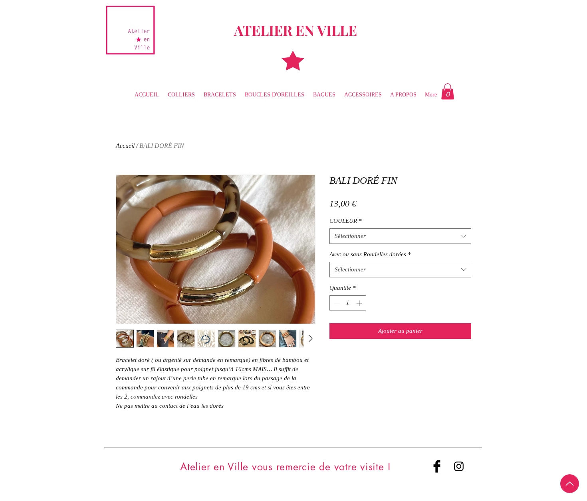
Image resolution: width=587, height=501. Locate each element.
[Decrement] (336, 303)
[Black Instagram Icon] (458, 466)
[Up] (569, 483)
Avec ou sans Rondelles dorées (370, 254)
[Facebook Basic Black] (436, 466)
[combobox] (400, 236)
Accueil (125, 145)
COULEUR (345, 221)
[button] (447, 91)
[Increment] (360, 303)
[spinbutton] (348, 303)
